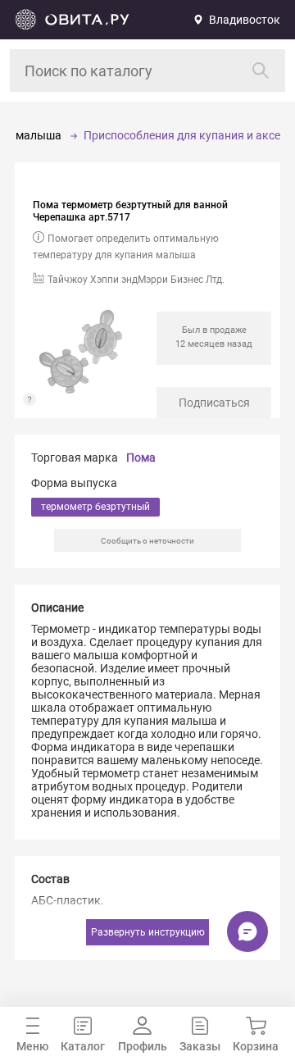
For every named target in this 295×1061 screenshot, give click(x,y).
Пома (141, 457)
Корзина (256, 1046)
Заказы (199, 1046)
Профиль (142, 1046)
